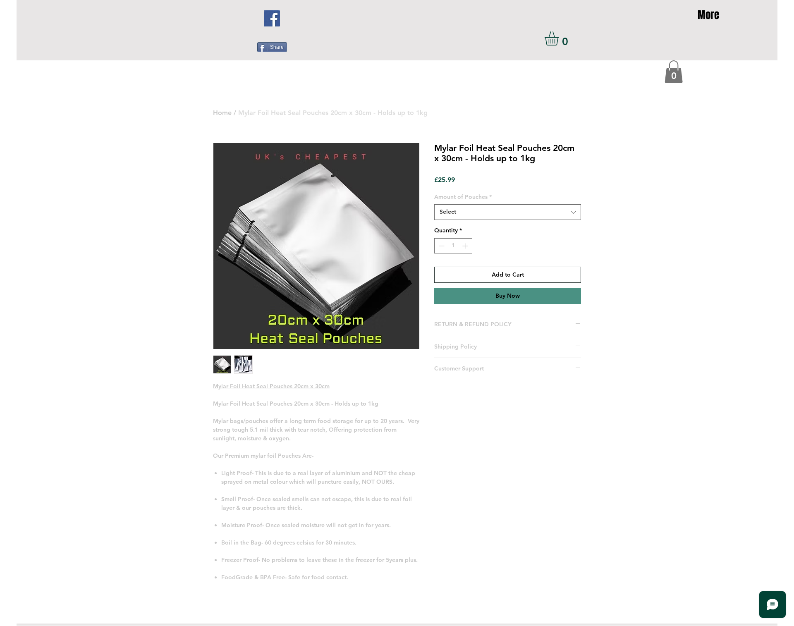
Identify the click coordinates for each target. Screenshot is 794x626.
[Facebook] (272, 18)
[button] (560, 38)
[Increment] (466, 246)
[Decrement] (440, 246)
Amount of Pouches (463, 197)
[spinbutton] (453, 246)
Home (222, 113)
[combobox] (507, 212)
